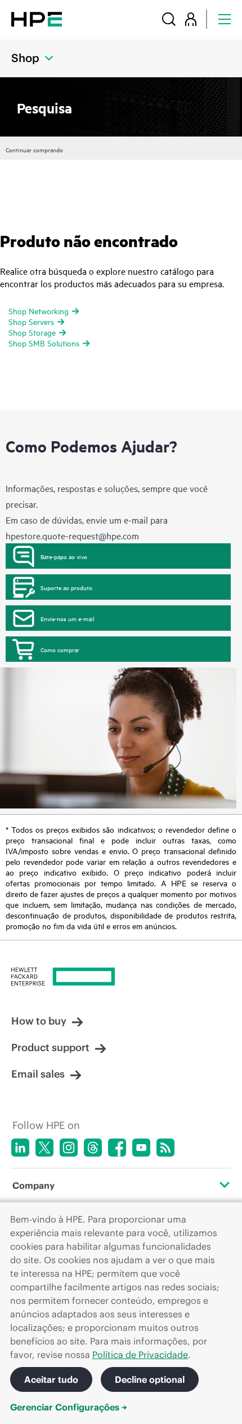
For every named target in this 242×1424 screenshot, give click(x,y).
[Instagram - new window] (69, 1148)
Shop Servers (31, 321)
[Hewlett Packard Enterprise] (36, 19)
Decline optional (150, 1379)
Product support (50, 1047)
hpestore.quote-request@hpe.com (72, 535)
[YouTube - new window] (141, 1148)
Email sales (38, 1073)
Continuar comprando (34, 149)
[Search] (169, 19)
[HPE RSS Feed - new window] (165, 1148)
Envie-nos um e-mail (68, 618)
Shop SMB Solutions (43, 342)
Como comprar (60, 649)
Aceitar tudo (51, 1379)
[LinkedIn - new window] (20, 1148)
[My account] (191, 19)
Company (33, 1185)
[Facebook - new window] (117, 1148)
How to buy (38, 1020)
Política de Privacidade (140, 1354)
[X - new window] (44, 1148)
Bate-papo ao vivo (64, 556)
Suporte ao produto (66, 587)
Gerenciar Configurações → (68, 1407)
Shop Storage (32, 332)
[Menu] (224, 19)
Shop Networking (38, 310)
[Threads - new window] (93, 1148)
